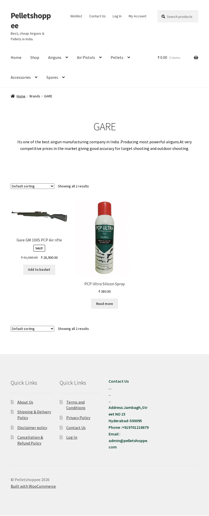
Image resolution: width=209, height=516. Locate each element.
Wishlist (76, 16)
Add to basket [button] (39, 269)
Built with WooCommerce (33, 486)
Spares (52, 77)
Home (16, 57)
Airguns (54, 57)
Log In (117, 16)
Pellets (117, 57)
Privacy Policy (78, 417)
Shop (34, 57)
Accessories (21, 77)
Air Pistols (86, 57)
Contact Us (97, 16)
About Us (25, 402)
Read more (104, 303)
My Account (137, 16)
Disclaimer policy (32, 427)
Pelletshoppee (31, 20)
